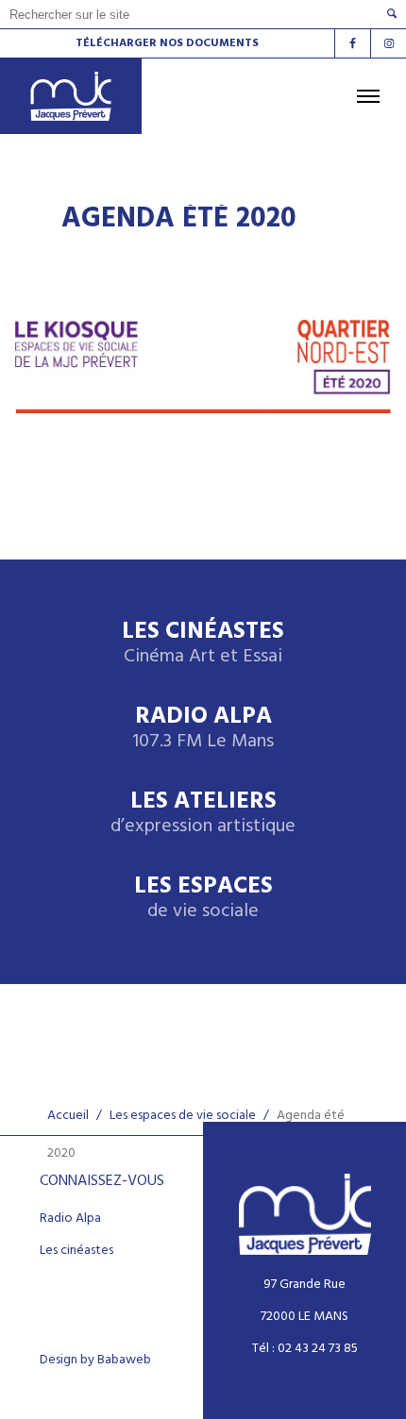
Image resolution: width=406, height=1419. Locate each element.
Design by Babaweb (95, 1360)
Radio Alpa (203, 729)
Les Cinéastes (203, 644)
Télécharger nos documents (167, 43)
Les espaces (203, 899)
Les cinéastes (76, 1251)
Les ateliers (203, 814)
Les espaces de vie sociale (183, 1116)
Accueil (68, 1116)
